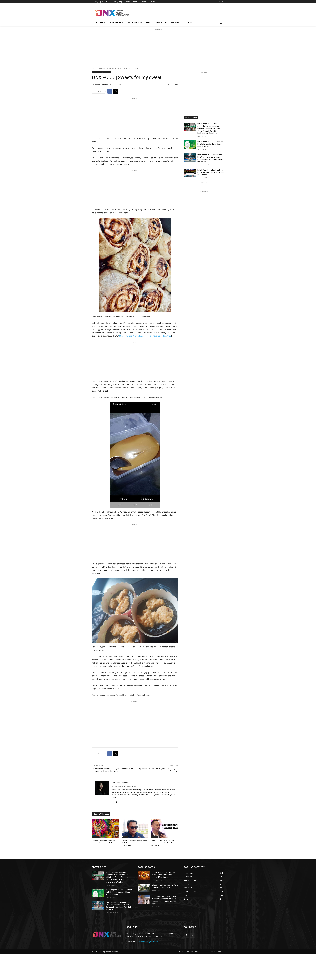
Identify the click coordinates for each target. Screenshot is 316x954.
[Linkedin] (117, 801)
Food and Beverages (105, 68)
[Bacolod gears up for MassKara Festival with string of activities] (105, 828)
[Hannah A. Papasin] (102, 792)
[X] (222, 1)
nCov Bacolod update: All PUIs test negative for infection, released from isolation (163, 874)
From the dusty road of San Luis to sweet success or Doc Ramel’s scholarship (163, 843)
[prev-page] (93, 851)
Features (108, 72)
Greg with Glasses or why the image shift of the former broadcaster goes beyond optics (135, 843)
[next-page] (97, 851)
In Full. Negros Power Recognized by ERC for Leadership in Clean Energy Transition (210, 144)
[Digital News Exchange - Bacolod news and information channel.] (112, 12)
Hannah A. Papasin (101, 84)
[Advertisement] (176, 12)
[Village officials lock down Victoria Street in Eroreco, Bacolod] (144, 888)
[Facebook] (219, 1)
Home (94, 68)
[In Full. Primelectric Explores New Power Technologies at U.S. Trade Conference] (190, 173)
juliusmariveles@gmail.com (147, 941)
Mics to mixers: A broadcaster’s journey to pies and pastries (145, 336)
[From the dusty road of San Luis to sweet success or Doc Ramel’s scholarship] (164, 828)
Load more (203, 182)
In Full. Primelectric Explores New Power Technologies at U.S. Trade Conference (211, 172)
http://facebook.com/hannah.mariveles (124, 786)
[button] (221, 23)
